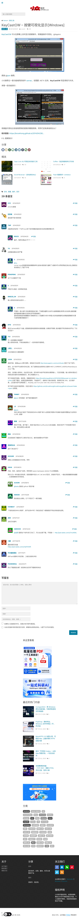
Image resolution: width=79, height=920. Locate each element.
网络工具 (48, 843)
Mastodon (70, 879)
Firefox (50, 815)
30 (25, 164)
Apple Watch (36, 811)
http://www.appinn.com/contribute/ (52, 363)
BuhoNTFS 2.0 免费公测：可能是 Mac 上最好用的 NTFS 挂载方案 (46, 738)
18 (25, 177)
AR (43, 811)
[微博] (72, 867)
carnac (29, 81)
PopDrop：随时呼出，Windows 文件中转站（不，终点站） (45, 724)
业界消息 (35, 825)
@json (16, 398)
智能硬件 (33, 836)
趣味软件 (40, 846)
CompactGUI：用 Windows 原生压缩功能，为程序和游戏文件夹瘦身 (46, 709)
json (9, 76)
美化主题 (26, 846)
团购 (25, 829)
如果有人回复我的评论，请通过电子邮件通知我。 (20, 624)
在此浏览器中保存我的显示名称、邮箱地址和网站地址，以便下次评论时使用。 (29, 627)
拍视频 (26, 836)
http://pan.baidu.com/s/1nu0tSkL (66, 533)
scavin (23, 29)
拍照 (49, 832)
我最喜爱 (35, 832)
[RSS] (62, 872)
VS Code (45, 822)
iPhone (43, 818)
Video (33, 822)
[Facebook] (57, 867)
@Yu (15, 263)
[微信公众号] (67, 867)
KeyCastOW (6, 34)
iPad (37, 818)
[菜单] (3, 3)
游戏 (25, 839)
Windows (27, 825)
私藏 (45, 839)
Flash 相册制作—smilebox (62, 175)
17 (64, 164)
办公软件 (50, 825)
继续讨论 (4, 871)
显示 (17, 192)
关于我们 (4, 866)
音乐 (52, 846)
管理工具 (26, 843)
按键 (9, 192)
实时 (5, 192)
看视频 (39, 839)
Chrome (42, 815)
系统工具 (40, 843)
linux (50, 818)
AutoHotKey (28, 815)
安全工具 (48, 829)
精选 (33, 843)
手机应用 (43, 832)
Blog (35, 815)
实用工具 (4, 29)
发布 (29, 866)
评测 (33, 846)
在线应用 (32, 829)
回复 (75, 203)
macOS (26, 822)
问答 (46, 846)
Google (26, 818)
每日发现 (50, 836)
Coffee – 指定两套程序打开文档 (63, 161)
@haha (16, 486)
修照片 (43, 825)
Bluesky (57, 881)
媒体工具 (40, 829)
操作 (13, 192)
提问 (29, 877)
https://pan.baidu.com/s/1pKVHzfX (19, 547)
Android (26, 811)
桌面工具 (41, 836)
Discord (64, 881)
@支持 (16, 533)
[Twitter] (57, 872)
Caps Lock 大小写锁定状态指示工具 (25, 161)
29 (30, 29)
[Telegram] (62, 867)
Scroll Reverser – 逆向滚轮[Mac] (25, 175)
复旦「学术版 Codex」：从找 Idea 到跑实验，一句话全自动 (46, 753)
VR (38, 822)
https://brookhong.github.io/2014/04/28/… (26, 133)
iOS (32, 818)
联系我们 (4, 868)
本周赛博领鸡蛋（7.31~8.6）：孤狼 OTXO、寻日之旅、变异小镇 (45, 768)
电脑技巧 (32, 839)
